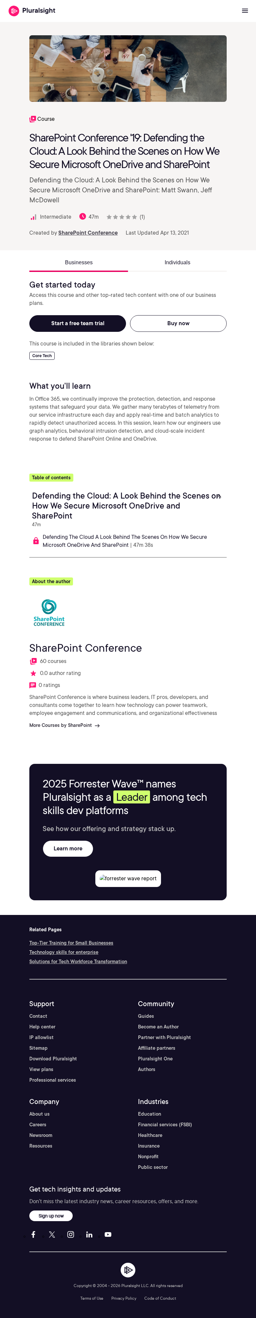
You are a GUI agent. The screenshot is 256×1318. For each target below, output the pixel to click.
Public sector (153, 1167)
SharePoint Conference (88, 233)
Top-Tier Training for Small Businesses (71, 943)
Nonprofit (148, 1156)
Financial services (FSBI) (165, 1124)
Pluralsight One (155, 1058)
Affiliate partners (156, 1048)
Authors (146, 1069)
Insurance (149, 1146)
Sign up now (51, 1215)
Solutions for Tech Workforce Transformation (78, 961)
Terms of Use (91, 1298)
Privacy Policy (123, 1298)
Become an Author (158, 1026)
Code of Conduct (160, 1298)
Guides (146, 1016)
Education (149, 1114)
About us (39, 1114)
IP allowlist (41, 1037)
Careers (37, 1124)
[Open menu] (245, 11)
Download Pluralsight (53, 1058)
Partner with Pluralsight (164, 1037)
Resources (40, 1146)
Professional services (52, 1080)
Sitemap (38, 1048)
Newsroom (40, 1135)
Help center (42, 1026)
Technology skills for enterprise (63, 952)
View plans (41, 1069)
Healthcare (150, 1135)
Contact (38, 1016)
